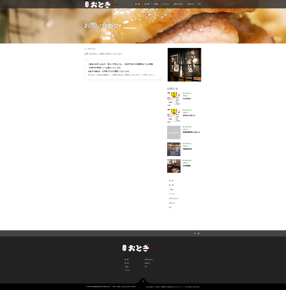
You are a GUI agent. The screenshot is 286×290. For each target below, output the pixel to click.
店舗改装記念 (187, 149)
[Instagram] (198, 233)
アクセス (166, 4)
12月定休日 (187, 98)
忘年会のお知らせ (189, 115)
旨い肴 (137, 4)
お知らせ (190, 4)
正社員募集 (187, 166)
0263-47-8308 (95, 68)
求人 (199, 4)
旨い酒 (146, 4)
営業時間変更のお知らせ (191, 132)
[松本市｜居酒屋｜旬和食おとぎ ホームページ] (105, 4)
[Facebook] (194, 233)
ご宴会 (156, 4)
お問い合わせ (178, 4)
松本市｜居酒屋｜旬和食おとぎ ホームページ (170, 287)
